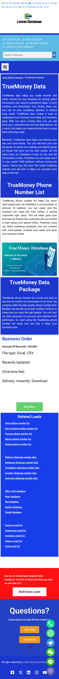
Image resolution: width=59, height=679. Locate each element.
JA (51, 3)
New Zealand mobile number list (21, 428)
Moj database (12, 501)
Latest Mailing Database (12, 77)
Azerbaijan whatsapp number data (22, 467)
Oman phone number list (17, 423)
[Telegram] (50, 643)
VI (48, 7)
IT (48, 3)
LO (6, 7)
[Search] (54, 55)
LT (16, 7)
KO (3, 7)
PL (24, 7)
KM (55, 3)
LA (10, 7)
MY (20, 7)
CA (6, 3)
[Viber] (50, 671)
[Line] (50, 662)
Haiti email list (12, 546)
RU (34, 7)
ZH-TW (20, 3)
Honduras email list (15, 535)
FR (36, 3)
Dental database (13, 512)
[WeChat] (50, 652)
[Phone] (50, 624)
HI (43, 3)
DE (39, 3)
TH (44, 7)
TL (33, 3)
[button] (5, 66)
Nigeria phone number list (18, 444)
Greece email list (13, 541)
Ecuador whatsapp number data (21, 473)
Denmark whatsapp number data (21, 478)
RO (30, 7)
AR (3, 3)
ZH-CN (12, 3)
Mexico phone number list (18, 439)
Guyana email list (14, 525)
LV (13, 7)
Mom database (12, 496)
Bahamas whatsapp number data (21, 462)
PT (27, 7)
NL (26, 3)
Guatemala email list (15, 530)
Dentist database (13, 507)
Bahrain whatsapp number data (20, 457)
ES (37, 7)
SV (41, 7)
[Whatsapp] (50, 633)
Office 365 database (15, 491)
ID (46, 3)
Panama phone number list (18, 433)
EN (29, 3)
